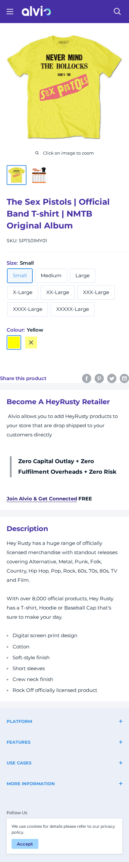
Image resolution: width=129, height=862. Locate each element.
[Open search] (117, 11)
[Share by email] (124, 378)
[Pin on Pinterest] (99, 378)
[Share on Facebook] (86, 378)
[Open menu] (10, 11)
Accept (25, 844)
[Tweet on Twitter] (111, 378)
